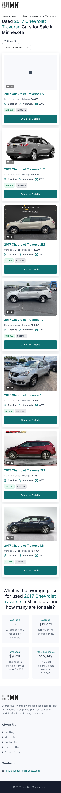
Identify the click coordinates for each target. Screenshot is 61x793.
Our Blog (9, 732)
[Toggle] (54, 5)
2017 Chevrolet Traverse (24, 94)
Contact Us (10, 742)
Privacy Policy (12, 752)
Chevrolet (37, 16)
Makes (25, 16)
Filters (12, 41)
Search (14, 16)
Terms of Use (11, 747)
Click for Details (30, 118)
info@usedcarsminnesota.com (23, 770)
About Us (9, 737)
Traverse (49, 16)
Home (5, 16)
